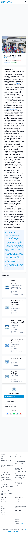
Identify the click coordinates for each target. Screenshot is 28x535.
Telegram (17, 521)
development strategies (12, 109)
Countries (3, 504)
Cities (2, 506)
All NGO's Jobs (18, 456)
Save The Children (19, 485)
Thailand (14, 62)
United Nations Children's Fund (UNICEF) (6, 471)
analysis (22, 87)
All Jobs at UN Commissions (11, 399)
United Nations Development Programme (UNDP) (7, 465)
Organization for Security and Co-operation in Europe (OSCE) (20, 482)
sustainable (18, 92)
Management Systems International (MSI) (20, 478)
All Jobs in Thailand (9, 404)
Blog (2, 510)
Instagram (17, 519)
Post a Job (3, 512)
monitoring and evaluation (15, 183)
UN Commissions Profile (10, 396)
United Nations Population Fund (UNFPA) (7, 483)
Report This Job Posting (10, 406)
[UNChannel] (6, 2)
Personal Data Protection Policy (20, 507)
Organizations (4, 501)
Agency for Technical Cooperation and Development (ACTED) (20, 465)
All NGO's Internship (19, 459)
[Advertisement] (14, 19)
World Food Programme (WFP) (6, 494)
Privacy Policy (18, 501)
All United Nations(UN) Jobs (6, 457)
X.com (16, 517)
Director (18, 82)
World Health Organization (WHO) (7, 490)
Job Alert (3, 508)
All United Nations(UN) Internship (6, 461)
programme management (12, 187)
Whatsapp (17, 523)
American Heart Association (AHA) (19, 469)
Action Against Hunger (20, 461)
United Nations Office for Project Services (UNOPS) (7, 480)
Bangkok (7, 62)
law (5, 195)
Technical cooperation (15, 138)
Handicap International (20, 475)
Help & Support (4, 514)
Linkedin (17, 514)
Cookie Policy (18, 499)
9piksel (24, 529)
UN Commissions (8, 58)
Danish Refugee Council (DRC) (20, 472)
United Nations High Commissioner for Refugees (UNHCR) (5, 476)
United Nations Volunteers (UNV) (7, 487)
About (2, 499)
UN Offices (3, 468)
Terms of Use (18, 504)
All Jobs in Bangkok (9, 401)
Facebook (17, 512)
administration (19, 195)
